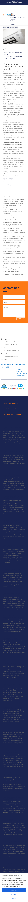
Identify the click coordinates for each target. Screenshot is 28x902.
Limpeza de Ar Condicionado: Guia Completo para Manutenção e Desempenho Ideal (13, 752)
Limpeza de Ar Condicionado (11, 403)
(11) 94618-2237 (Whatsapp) (10, 179)
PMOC (5, 420)
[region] (14, 887)
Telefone (7, 348)
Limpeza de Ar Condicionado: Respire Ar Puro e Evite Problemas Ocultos (14, 663)
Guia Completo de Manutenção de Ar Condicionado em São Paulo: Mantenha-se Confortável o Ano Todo (14, 820)
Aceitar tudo (14, 890)
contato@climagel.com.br (9, 185)
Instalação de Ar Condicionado (12, 409)
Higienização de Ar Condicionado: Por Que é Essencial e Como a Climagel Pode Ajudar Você (14, 263)
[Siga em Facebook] (16, 327)
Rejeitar (14, 898)
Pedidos (3, 365)
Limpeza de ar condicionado (10, 27)
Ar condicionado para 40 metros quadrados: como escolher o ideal (13, 707)
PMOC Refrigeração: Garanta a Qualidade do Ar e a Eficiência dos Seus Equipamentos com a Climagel (13, 269)
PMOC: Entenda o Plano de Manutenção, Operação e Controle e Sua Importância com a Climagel (13, 253)
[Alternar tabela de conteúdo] (4, 50)
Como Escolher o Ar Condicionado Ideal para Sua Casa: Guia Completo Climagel (13, 617)
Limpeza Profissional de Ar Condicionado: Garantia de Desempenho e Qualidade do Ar (12, 774)
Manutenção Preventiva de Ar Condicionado (11, 730)
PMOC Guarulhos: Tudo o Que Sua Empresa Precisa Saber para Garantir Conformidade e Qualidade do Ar (12, 224)
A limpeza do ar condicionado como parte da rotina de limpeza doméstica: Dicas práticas (14, 843)
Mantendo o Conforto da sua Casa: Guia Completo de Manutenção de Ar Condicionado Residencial (13, 798)
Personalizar (14, 894)
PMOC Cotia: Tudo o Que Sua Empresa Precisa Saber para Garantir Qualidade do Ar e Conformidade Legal (14, 217)
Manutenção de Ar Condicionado (12, 414)
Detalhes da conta (20, 365)
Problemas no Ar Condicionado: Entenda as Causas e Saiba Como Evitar (12, 429)
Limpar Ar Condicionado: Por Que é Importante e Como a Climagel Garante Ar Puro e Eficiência (14, 247)
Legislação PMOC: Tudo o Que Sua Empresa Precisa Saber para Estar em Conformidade (12, 211)
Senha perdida (5, 367)
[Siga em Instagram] (12, 327)
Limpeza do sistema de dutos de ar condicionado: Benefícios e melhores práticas (13, 865)
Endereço (10, 365)
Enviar (21, 318)
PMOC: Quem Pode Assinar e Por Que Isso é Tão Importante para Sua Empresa (14, 547)
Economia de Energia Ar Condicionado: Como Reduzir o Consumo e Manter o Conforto (13, 205)
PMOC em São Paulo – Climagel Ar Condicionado (13, 684)
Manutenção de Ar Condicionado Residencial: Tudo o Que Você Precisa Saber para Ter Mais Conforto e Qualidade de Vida (14, 522)
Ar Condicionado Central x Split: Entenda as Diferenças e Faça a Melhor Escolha (12, 453)
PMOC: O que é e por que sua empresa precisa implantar (11, 638)
